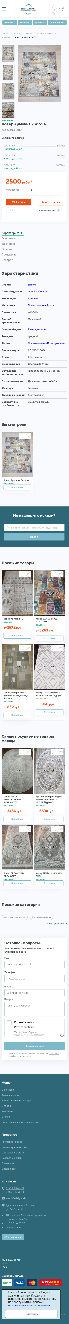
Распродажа (57, 22)
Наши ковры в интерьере (16, 1100)
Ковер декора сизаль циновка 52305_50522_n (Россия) (16, 695)
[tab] (34, 234)
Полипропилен (37, 305)
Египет (29, 34)
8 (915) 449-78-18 (15, 1192)
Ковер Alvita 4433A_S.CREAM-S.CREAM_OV (12, 799)
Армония (6, 37)
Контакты (7, 1111)
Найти (34, 536)
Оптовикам (8, 1163)
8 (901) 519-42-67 (15, 1188)
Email (7, 986)
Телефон (9, 972)
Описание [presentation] (8, 238)
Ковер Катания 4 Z (13, 619)
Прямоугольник (56, 343)
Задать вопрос (34, 1046)
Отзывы (6, 1106)
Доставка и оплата (13, 1152)
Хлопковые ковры (41, 917)
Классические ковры (14, 917)
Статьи (6, 1116)
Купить (20, 202)
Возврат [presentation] (7, 260)
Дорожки (40, 22)
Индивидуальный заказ (15, 1147)
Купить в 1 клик (51, 202)
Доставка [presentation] (8, 243)
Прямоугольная (37, 343)
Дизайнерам (9, 1168)
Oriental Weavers (45, 34)
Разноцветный (37, 329)
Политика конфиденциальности (20, 1122)
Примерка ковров (12, 1141)
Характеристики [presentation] (13, 233)
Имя (6, 958)
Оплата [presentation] (7, 249)
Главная (5, 34)
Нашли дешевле (46, 210)
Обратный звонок (12, 1237)
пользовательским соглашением (29, 1305)
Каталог (10, 22)
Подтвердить (31, 1314)
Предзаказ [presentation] (9, 254)
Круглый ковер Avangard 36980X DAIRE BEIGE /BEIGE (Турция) (49, 799)
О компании (8, 1089)
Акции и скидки (10, 1095)
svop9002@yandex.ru (18, 1198)
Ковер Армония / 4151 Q (16, 480)
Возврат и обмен (12, 1158)
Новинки (24, 22)
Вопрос (8, 999)
